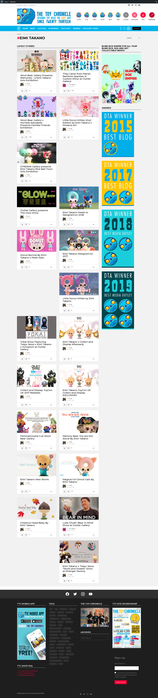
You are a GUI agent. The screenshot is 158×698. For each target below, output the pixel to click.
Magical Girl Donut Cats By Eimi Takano (78, 480)
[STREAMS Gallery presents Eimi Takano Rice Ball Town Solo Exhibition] (36, 153)
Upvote (22, 91)
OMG (94, 19)
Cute (102, 19)
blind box (64, 609)
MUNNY (53, 641)
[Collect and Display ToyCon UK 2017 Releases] (36, 375)
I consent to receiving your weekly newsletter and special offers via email (126, 675)
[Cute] (67, 51)
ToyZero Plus (65, 657)
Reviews (77, 28)
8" (57, 609)
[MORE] (51, 91)
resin (52, 647)
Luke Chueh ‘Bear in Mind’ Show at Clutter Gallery (78, 524)
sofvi (69, 651)
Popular (134, 19)
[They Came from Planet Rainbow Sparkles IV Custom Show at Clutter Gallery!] (79, 60)
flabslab (53, 625)
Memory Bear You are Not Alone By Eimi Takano (78, 437)
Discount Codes (22, 5)
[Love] (63, 51)
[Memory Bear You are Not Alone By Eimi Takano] (79, 421)
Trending (151, 19)
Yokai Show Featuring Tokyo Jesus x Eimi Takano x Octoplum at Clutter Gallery (35, 345)
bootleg (73, 609)
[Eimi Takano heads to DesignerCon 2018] (79, 198)
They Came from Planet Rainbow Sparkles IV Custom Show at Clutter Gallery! (77, 77)
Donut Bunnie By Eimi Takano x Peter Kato (33, 256)
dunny (53, 622)
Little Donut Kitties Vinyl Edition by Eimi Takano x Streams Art (77, 122)
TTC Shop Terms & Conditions (27, 671)
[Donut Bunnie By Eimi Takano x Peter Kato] (36, 241)
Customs (42, 28)
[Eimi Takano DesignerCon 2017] (79, 240)
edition (61, 622)
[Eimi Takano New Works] (36, 465)
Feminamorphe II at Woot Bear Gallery (35, 437)
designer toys (66, 618)
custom (61, 612)
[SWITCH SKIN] (121, 28)
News (32, 28)
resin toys (61, 647)
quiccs (71, 644)
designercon (62, 615)
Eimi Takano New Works (34, 479)
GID (61, 625)
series (69, 647)
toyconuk (54, 657)
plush (52, 644)
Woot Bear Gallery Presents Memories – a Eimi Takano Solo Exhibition (36, 78)
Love (79, 19)
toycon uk (70, 654)
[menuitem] (2, 1)
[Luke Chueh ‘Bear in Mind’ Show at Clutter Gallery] (79, 508)
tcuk (62, 654)
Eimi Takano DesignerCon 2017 (78, 255)
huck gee (68, 628)
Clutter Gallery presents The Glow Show (34, 211)
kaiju (71, 631)
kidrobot (64, 635)
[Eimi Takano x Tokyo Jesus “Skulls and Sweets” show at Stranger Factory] (79, 551)
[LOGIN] (128, 28)
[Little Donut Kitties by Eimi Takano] (79, 284)
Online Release (64, 641)
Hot (143, 19)
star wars (54, 654)
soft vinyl (54, 651)
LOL (86, 19)
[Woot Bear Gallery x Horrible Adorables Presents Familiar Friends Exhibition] (36, 106)
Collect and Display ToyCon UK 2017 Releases (36, 391)
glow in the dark (56, 628)
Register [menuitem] (13, 2)
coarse (53, 612)
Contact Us (31, 5)
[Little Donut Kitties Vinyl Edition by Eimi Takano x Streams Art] (79, 106)
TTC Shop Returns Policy (25, 675)
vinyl (66, 660)
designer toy (55, 618)
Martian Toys (55, 638)
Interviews (53, 28)
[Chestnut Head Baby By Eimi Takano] (36, 508)
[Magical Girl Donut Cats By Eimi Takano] (79, 465)
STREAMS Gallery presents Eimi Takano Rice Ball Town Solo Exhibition (36, 169)
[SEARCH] (124, 28)
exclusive (69, 622)
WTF (110, 19)
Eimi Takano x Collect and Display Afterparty (78, 343)
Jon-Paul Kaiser (56, 631)
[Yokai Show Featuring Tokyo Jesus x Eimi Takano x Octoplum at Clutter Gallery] (36, 327)
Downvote (26, 91)
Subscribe (121, 682)
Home (25, 28)
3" (51, 609)
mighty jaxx (66, 638)
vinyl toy (53, 664)
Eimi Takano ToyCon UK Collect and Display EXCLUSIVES (77, 392)
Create (136, 28)
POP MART (62, 644)
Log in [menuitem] (7, 2)
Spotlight (66, 28)
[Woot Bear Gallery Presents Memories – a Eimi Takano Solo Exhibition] (36, 61)
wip (61, 664)
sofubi (62, 651)
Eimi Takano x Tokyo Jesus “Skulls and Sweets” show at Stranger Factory (78, 568)
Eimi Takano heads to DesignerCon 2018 (75, 213)
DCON (53, 615)
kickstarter (54, 635)
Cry (118, 19)
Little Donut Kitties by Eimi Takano (78, 299)
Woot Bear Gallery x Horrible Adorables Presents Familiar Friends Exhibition (35, 124)
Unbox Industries (56, 660)
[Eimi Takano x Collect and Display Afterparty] (79, 327)
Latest (126, 19)
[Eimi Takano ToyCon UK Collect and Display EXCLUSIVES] (79, 375)
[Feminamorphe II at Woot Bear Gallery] (36, 421)
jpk (65, 631)
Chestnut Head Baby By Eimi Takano (34, 524)
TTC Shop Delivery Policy (25, 673)
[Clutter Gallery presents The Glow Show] (36, 197)
